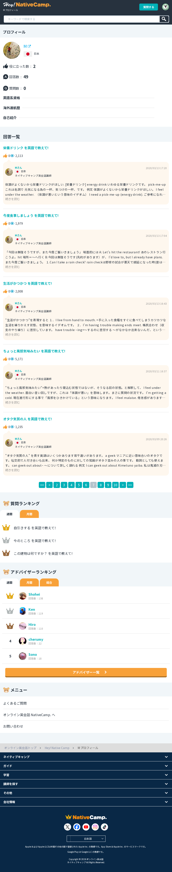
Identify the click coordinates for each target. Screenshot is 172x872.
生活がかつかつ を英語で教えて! (27, 283)
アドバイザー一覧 (86, 672)
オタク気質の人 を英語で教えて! (27, 418)
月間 (29, 514)
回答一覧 (11, 136)
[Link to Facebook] (76, 827)
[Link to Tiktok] (104, 827)
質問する (148, 7)
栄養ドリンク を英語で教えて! (25, 147)
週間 (9, 514)
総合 (49, 582)
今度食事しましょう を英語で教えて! (31, 215)
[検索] (164, 19)
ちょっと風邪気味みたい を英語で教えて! (34, 351)
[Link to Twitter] (67, 827)
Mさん (18, 167)
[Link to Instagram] (95, 827)
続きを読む (12, 198)
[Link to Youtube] (86, 827)
